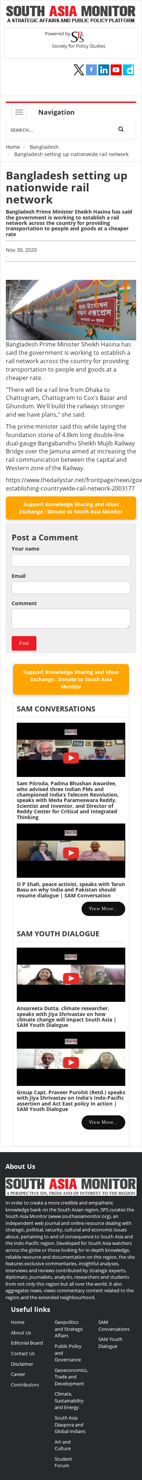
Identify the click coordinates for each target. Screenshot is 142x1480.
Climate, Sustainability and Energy (69, 1400)
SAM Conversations (114, 1325)
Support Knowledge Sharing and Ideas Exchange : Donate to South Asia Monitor (71, 508)
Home (13, 146)
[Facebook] (91, 69)
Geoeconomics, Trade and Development (71, 1377)
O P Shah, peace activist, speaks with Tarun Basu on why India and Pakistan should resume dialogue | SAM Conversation (71, 890)
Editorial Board (27, 1343)
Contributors (25, 1384)
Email (18, 575)
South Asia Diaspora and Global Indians (70, 1424)
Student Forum (63, 1462)
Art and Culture (63, 1445)
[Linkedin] (103, 69)
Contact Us (23, 1353)
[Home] (71, 15)
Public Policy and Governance (68, 1353)
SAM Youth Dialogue (58, 934)
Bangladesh (44, 146)
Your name (25, 548)
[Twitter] (79, 69)
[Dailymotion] (128, 69)
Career (18, 1374)
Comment (24, 603)
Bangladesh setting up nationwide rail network (66, 187)
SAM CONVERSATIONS (56, 709)
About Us (21, 1332)
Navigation (56, 112)
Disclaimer (22, 1364)
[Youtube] (116, 69)
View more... (103, 908)
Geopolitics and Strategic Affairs (69, 1329)
